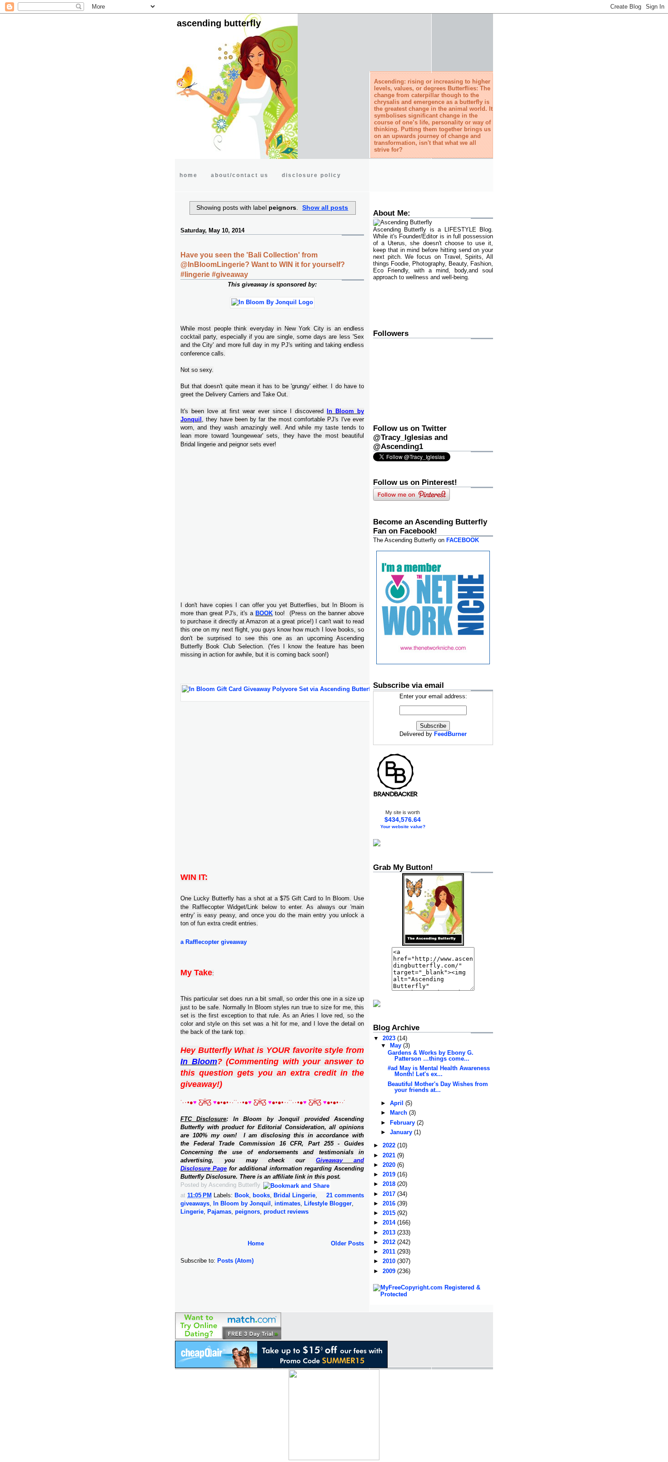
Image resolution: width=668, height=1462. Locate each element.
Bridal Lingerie (294, 1195)
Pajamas (219, 1211)
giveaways (194, 1203)
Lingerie (192, 1211)
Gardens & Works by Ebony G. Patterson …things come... (431, 1055)
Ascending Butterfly (219, 23)
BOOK (264, 613)
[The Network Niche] (433, 662)
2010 (390, 1261)
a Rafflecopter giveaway (213, 941)
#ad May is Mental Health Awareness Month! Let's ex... (439, 1071)
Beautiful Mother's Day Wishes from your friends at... (438, 1087)
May (396, 1045)
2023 (390, 1038)
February (403, 1122)
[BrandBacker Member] (396, 796)
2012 (390, 1242)
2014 (390, 1222)
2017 (390, 1193)
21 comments (345, 1195)
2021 (390, 1155)
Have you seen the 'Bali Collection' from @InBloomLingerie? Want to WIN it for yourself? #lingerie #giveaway (262, 265)
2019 (390, 1174)
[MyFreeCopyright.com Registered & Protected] (433, 1294)
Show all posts (325, 207)
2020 (390, 1164)
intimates (287, 1203)
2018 (390, 1183)
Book (241, 1195)
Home (256, 1243)
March (399, 1112)
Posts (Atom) (235, 1260)
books (261, 1195)
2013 (390, 1232)
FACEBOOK (462, 540)
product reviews (286, 1211)
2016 (390, 1203)
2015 (390, 1213)
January (402, 1132)
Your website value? (402, 826)
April (397, 1103)
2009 (390, 1271)
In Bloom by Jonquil (242, 1203)
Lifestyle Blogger (328, 1203)
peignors (247, 1211)
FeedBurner (450, 734)
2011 (390, 1251)
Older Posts (347, 1243)
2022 (390, 1145)
